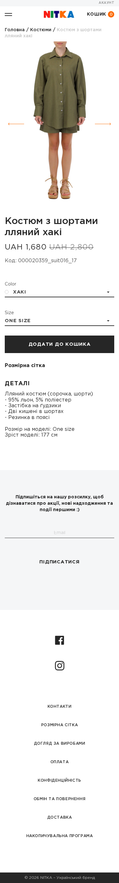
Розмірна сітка (25, 365)
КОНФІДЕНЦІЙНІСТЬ (59, 780)
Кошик (100, 14)
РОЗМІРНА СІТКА (59, 725)
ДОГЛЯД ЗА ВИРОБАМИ (59, 743)
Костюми (40, 30)
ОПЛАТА (59, 762)
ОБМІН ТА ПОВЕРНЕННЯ (59, 799)
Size (9, 313)
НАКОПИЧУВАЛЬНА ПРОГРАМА (59, 836)
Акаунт (106, 3)
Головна (15, 30)
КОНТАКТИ (60, 706)
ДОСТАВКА (59, 817)
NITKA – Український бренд (67, 877)
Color (10, 284)
